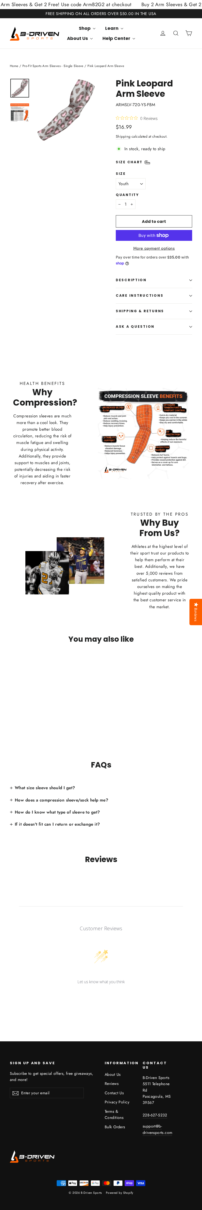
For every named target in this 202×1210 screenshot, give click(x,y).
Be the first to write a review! (101, 995)
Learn (112, 28)
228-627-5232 (155, 1115)
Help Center (116, 38)
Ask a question (135, 326)
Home (14, 66)
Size (121, 174)
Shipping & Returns (140, 311)
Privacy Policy (117, 1102)
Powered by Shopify (119, 1193)
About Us (78, 38)
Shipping (123, 136)
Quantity (127, 195)
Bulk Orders (115, 1127)
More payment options (154, 248)
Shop (85, 28)
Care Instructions (139, 295)
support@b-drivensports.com (157, 1129)
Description (131, 280)
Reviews (111, 1083)
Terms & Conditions (114, 1114)
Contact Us (114, 1093)
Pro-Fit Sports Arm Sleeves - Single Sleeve (53, 66)
